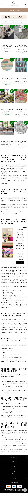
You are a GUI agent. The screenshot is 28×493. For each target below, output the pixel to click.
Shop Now (20, 262)
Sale (14, 471)
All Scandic (14, 457)
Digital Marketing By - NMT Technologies (14, 490)
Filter (6, 22)
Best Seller (14, 469)
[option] (14, 9)
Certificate (14, 478)
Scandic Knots (19, 443)
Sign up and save (14, 482)
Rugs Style (14, 461)
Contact (14, 473)
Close (25, 227)
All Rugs (14, 466)
